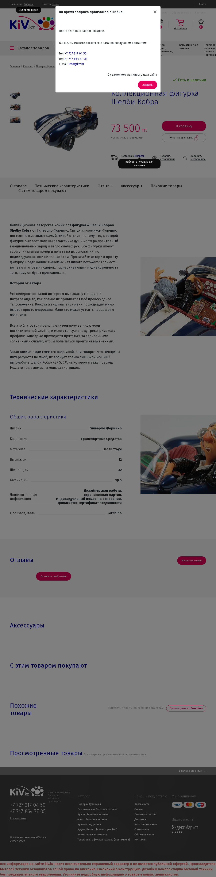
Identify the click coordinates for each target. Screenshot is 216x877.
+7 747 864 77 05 (76, 59)
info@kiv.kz (76, 64)
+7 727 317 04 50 (75, 53)
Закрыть (147, 84)
